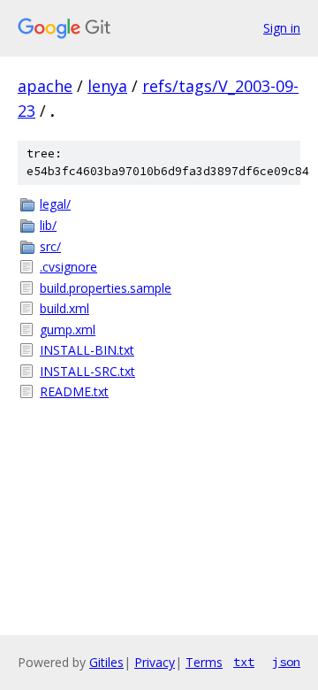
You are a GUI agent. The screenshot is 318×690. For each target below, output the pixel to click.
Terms (204, 662)
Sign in (281, 27)
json (286, 662)
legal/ (55, 204)
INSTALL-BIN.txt (87, 349)
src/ (50, 246)
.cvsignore (68, 266)
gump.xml (67, 329)
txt (243, 662)
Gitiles (106, 662)
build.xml (64, 308)
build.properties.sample (105, 288)
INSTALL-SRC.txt (87, 371)
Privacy (154, 662)
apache (45, 85)
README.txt (74, 391)
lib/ (48, 225)
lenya (107, 85)
